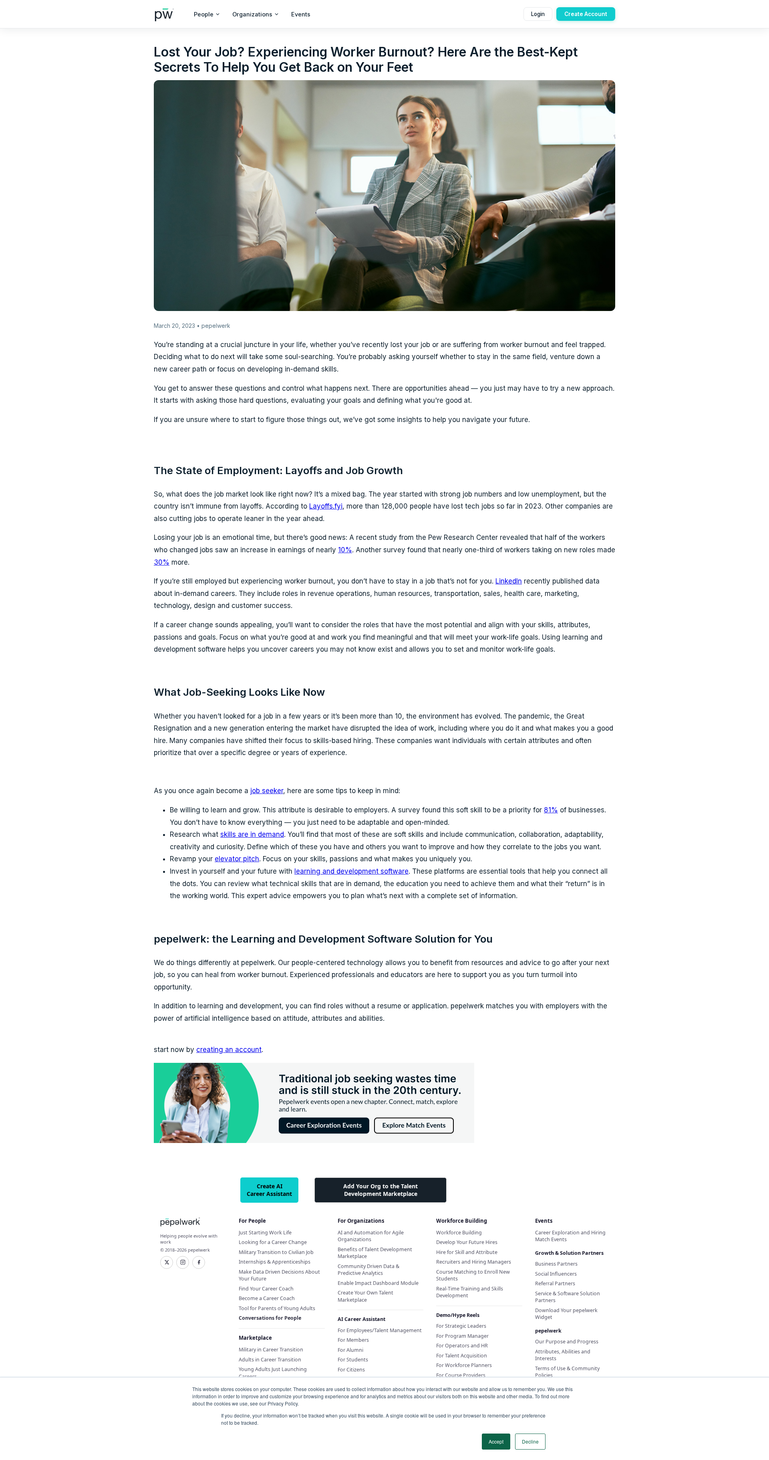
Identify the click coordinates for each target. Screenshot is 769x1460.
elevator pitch (237, 859)
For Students (353, 1359)
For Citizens (351, 1369)
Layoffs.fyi (325, 506)
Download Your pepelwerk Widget (566, 1314)
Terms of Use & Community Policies (567, 1372)
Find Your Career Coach (266, 1288)
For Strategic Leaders (461, 1326)
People (203, 14)
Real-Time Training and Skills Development (469, 1292)
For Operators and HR (462, 1345)
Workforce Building (459, 1232)
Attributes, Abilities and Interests (562, 1355)
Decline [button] (530, 1441)
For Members (353, 1340)
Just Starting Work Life (265, 1232)
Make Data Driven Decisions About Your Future (279, 1275)
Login (538, 14)
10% (345, 550)
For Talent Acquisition (461, 1355)
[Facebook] (198, 1262)
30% (161, 562)
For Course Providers (460, 1375)
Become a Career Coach (267, 1298)
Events (300, 14)
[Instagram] (182, 1262)
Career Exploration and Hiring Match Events (570, 1236)
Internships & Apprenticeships (274, 1261)
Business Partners (556, 1263)
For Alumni (350, 1350)
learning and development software (351, 871)
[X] (166, 1262)
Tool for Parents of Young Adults (277, 1308)
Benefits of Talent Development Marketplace (375, 1253)
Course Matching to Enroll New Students (473, 1275)
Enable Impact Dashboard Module (378, 1283)
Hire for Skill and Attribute (466, 1252)
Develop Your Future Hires (466, 1242)
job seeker (266, 791)
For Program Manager (462, 1336)
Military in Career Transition (271, 1349)
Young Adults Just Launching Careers (273, 1373)
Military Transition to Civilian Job (276, 1252)
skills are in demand (252, 834)
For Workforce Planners (464, 1365)
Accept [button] (496, 1441)
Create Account (585, 14)
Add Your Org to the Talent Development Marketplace (380, 1189)
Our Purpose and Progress (566, 1341)
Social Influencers (556, 1273)
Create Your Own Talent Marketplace (365, 1296)
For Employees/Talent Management (380, 1330)
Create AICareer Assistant (269, 1189)
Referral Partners (555, 1283)
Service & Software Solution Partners (567, 1297)
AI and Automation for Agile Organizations (371, 1236)
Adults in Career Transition (270, 1359)
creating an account (229, 1050)
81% (551, 810)
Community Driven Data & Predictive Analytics (368, 1270)
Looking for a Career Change (273, 1242)
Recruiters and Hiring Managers (473, 1261)
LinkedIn (508, 581)
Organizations (252, 14)
